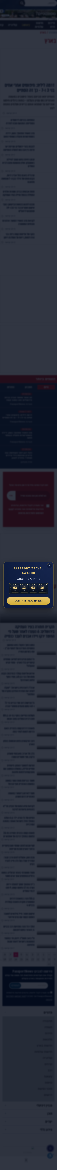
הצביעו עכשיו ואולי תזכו (29, 600)
